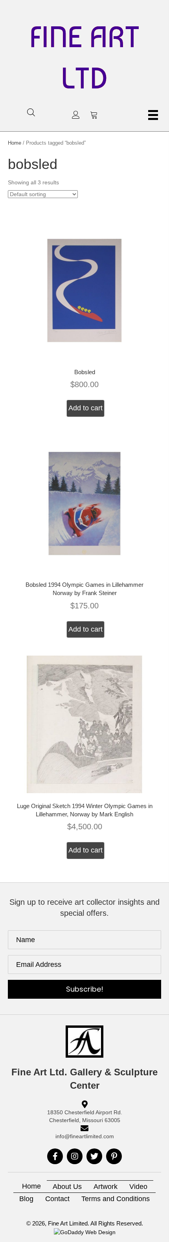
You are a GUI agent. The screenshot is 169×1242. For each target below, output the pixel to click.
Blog (26, 1199)
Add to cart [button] (85, 408)
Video (138, 1187)
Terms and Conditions (115, 1199)
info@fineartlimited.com (84, 1136)
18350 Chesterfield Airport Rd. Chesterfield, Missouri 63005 (84, 1116)
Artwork (106, 1187)
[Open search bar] (31, 112)
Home (14, 143)
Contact (57, 1199)
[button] (76, 115)
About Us (67, 1187)
